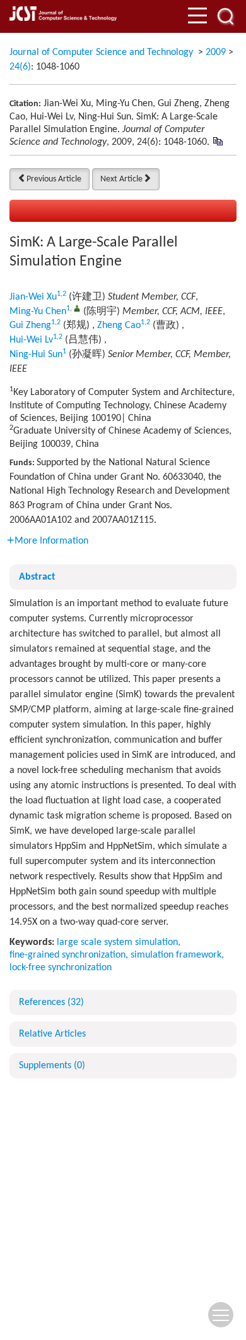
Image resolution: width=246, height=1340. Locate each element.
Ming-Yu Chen (37, 312)
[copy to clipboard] (217, 142)
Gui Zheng (30, 325)
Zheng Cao (119, 325)
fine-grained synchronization (67, 955)
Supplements (52, 1066)
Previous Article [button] (53, 179)
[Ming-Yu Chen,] (77, 308)
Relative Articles (52, 1034)
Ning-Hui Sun (35, 355)
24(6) (20, 67)
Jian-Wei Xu (33, 297)
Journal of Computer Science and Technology (101, 52)
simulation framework (176, 955)
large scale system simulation (117, 942)
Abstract (37, 577)
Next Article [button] (121, 179)
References (51, 1002)
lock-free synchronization (60, 968)
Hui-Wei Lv (31, 340)
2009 (216, 52)
